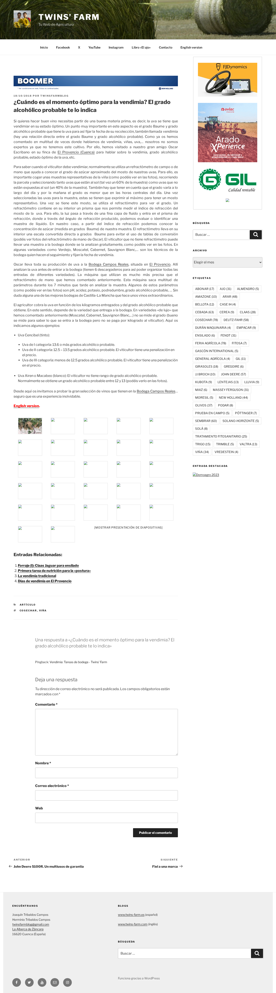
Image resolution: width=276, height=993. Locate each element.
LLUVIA (251, 382)
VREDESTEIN (226, 452)
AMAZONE (206, 296)
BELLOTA (204, 304)
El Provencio (160, 264)
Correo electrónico (52, 786)
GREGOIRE (234, 366)
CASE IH (228, 304)
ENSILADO (205, 335)
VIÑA (43, 610)
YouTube (94, 47)
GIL (241, 358)
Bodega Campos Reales (109, 264)
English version (191, 47)
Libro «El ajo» (141, 47)
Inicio (44, 47)
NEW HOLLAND (233, 397)
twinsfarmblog (54, 95)
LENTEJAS (228, 382)
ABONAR (204, 289)
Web (39, 808)
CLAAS (248, 312)
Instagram (116, 47)
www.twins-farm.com (132, 924)
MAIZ (201, 390)
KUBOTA (203, 382)
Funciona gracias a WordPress (139, 978)
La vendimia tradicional (37, 576)
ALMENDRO (248, 289)
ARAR (230, 296)
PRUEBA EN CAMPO (212, 413)
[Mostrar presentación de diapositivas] (128, 527)
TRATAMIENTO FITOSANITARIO (221, 436)
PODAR (225, 405)
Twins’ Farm (69, 17)
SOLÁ (201, 428)
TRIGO (202, 444)
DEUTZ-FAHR (236, 320)
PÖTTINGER (246, 413)
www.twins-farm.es (131, 914)
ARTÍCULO (28, 604)
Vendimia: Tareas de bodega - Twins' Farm (78, 662)
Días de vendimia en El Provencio (45, 581)
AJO (225, 289)
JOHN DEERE (233, 374)
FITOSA (239, 343)
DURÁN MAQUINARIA (213, 327)
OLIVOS (203, 405)
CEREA (227, 312)
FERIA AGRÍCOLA (210, 343)
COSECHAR (28, 610)
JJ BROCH (205, 374)
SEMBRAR (206, 421)
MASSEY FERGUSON (231, 390)
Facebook (63, 47)
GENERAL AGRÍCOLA (212, 358)
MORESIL (204, 397)
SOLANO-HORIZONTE (241, 421)
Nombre (43, 763)
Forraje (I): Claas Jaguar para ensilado (48, 565)
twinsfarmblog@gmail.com (30, 924)
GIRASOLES (206, 366)
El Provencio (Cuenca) (76, 152)
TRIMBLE (225, 444)
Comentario (46, 704)
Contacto (165, 47)
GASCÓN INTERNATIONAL (216, 351)
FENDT (228, 335)
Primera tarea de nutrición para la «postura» (54, 571)
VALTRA (248, 444)
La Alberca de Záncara (28, 929)
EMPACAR (246, 327)
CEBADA (204, 312)
